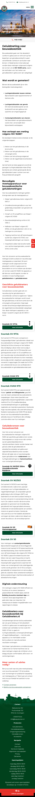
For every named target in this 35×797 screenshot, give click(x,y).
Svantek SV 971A (10, 334)
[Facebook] (16, 791)
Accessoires (17, 736)
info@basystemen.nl (23, 2)
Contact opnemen (10, 685)
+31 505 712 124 (11, 2)
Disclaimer (17, 756)
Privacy (17, 754)
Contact (17, 744)
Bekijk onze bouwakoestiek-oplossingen (17, 687)
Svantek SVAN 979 (11, 386)
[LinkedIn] (19, 791)
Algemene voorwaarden (17, 751)
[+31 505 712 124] (33, 241)
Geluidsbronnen (17, 734)
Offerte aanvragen (17, 793)
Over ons (17, 746)
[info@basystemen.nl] (33, 246)
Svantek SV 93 (8, 539)
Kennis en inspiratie (17, 749)
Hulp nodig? (18, 39)
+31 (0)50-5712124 (22, 785)
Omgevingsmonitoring (17, 732)
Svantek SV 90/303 (11, 480)
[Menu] (30, 7)
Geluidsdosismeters (17, 729)
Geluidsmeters (17, 727)
